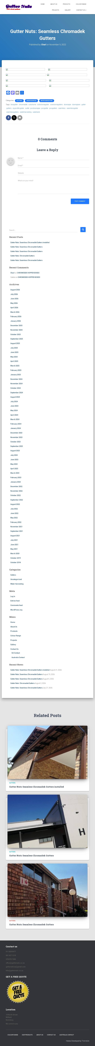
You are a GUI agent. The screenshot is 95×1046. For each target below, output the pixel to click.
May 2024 (14, 410)
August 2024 (15, 397)
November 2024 (16, 384)
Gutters (19, 100)
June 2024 (14, 406)
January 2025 (15, 375)
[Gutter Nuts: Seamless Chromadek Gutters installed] (47, 752)
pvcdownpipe (35, 108)
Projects (55, 10)
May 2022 (14, 518)
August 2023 (15, 451)
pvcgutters (53, 108)
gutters (8, 108)
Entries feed (15, 601)
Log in (12, 596)
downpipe (67, 104)
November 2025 (16, 330)
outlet (27, 108)
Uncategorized (31, 100)
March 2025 (14, 366)
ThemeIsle (85, 1041)
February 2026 (15, 316)
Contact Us (80, 10)
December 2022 (16, 486)
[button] (85, 10)
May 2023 (14, 464)
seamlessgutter (72, 108)
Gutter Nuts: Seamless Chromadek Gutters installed (29, 242)
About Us (53, 4)
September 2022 (16, 500)
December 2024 (16, 379)
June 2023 (14, 459)
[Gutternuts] (19, 7)
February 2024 (15, 424)
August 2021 (15, 536)
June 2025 (14, 352)
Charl (12, 273)
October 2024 (15, 388)
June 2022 (14, 513)
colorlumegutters (56, 104)
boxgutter (14, 104)
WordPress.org (16, 610)
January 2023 (15, 482)
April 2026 (14, 308)
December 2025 (16, 325)
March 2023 (14, 473)
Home (43, 4)
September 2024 (16, 393)
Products (66, 4)
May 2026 (14, 303)
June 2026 (14, 299)
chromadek (23, 104)
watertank (36, 112)
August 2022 (15, 504)
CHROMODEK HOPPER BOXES (28, 273)
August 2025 (15, 343)
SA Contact (16, 653)
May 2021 (14, 549)
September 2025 (16, 339)
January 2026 (15, 321)
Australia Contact (18, 657)
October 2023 (15, 442)
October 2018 (15, 562)
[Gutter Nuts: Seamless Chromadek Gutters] (47, 821)
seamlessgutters (12, 112)
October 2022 (15, 495)
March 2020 (14, 553)
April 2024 (14, 415)
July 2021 (14, 540)
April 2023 (14, 469)
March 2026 (14, 312)
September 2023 (16, 446)
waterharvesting (26, 112)
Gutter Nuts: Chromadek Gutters (22, 256)
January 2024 (15, 428)
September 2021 (16, 531)
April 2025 (14, 361)
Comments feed (16, 605)
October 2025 (15, 334)
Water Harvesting (46, 100)
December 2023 (16, 433)
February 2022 (15, 522)
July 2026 (14, 294)
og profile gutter (18, 108)
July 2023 (14, 455)
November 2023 (16, 437)
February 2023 (15, 477)
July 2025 (14, 348)
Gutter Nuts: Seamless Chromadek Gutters (26, 247)
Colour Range (81, 4)
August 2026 (15, 290)
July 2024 (14, 401)
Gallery (68, 10)
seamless (61, 108)
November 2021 (16, 527)
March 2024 (14, 419)
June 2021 (14, 545)
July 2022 (14, 509)
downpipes (76, 104)
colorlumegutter (43, 104)
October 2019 (15, 558)
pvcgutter (44, 108)
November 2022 (16, 491)
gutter (83, 104)
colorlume (32, 104)
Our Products (27, 1035)
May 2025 (14, 357)
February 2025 (15, 370)
